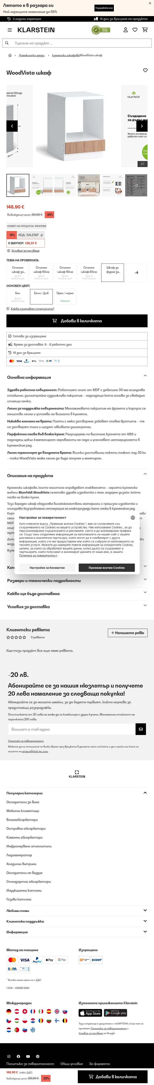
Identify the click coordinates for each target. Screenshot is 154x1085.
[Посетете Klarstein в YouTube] (28, 1056)
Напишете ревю (129, 633)
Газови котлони (18, 899)
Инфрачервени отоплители (29, 846)
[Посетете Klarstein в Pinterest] (37, 1056)
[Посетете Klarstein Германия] (8, 1011)
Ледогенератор (19, 855)
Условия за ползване (91, 1033)
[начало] (13, 55)
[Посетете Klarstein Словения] (24, 1030)
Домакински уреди (32, 55)
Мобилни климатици (22, 811)
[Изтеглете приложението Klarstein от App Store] (90, 1013)
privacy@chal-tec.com (35, 751)
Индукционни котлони (24, 890)
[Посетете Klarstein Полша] (24, 1020)
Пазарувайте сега (104, 8)
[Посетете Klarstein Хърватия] (32, 1020)
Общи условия (72, 1064)
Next (142, 126)
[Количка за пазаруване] (145, 30)
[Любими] (135, 30)
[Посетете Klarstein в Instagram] (8, 1056)
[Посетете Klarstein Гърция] (32, 1030)
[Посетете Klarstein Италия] (40, 1011)
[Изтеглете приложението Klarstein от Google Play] (115, 1013)
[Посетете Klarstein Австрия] (16, 1011)
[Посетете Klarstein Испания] (49, 1011)
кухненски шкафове (66, 55)
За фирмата (99, 1064)
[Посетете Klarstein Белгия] (65, 1020)
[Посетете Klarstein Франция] (32, 1011)
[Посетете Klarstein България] (49, 1020)
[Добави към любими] (145, 70)
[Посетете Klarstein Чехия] (8, 1020)
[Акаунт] (126, 30)
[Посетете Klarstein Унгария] (16, 1020)
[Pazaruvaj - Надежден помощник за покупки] (101, 30)
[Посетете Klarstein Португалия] (16, 1030)
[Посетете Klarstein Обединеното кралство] (57, 1011)
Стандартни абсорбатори (28, 882)
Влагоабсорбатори (22, 820)
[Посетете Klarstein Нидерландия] (8, 1030)
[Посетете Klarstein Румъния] (40, 1020)
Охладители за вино (22, 802)
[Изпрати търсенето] (6, 43)
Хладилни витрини (21, 864)
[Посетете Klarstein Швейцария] (24, 1011)
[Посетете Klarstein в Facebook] (18, 1056)
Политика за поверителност (26, 740)
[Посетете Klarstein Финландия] (57, 1020)
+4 (136, 273)
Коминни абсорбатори (24, 837)
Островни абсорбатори (26, 828)
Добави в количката (81, 320)
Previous (12, 126)
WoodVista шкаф (91, 55)
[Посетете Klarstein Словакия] (65, 1011)
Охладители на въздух (24, 873)
